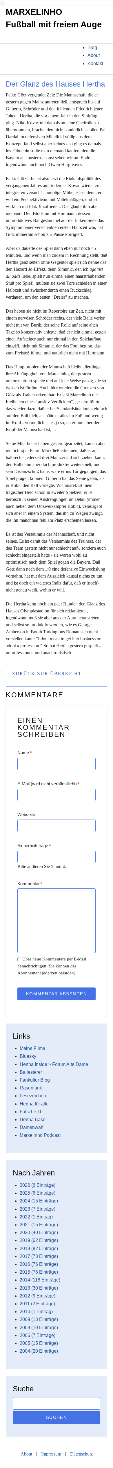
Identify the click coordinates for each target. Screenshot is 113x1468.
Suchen (56, 1417)
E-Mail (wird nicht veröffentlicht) (48, 783)
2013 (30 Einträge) (39, 1288)
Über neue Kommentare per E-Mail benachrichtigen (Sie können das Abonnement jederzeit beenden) (51, 966)
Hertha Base (32, 1119)
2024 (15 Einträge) (39, 1200)
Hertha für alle (34, 1103)
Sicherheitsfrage (34, 845)
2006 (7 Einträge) (37, 1335)
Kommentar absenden (56, 993)
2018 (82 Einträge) (39, 1248)
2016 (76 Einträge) (39, 1264)
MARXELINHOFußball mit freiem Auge (54, 18)
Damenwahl (32, 1127)
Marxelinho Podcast (40, 1135)
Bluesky (28, 1056)
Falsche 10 (31, 1111)
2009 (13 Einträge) (39, 1319)
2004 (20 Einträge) (39, 1351)
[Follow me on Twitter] (5, 52)
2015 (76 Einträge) (39, 1272)
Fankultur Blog (35, 1080)
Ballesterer (31, 1072)
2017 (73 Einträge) (39, 1256)
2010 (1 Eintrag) (36, 1311)
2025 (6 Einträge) (37, 1193)
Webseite (26, 814)
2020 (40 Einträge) (39, 1232)
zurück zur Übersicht (47, 673)
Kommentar (30, 883)
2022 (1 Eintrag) (36, 1216)
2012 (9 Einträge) (37, 1295)
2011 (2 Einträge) (37, 1303)
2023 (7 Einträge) (37, 1209)
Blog (92, 47)
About (94, 55)
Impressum (51, 1453)
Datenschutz (81, 1453)
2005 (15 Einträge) (39, 1343)
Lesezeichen (33, 1095)
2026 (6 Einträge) (37, 1185)
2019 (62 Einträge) (39, 1240)
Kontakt (95, 63)
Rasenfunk (31, 1087)
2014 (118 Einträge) (40, 1279)
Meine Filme (32, 1048)
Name (24, 752)
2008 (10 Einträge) (39, 1327)
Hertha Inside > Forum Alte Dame (54, 1064)
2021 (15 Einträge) (39, 1224)
